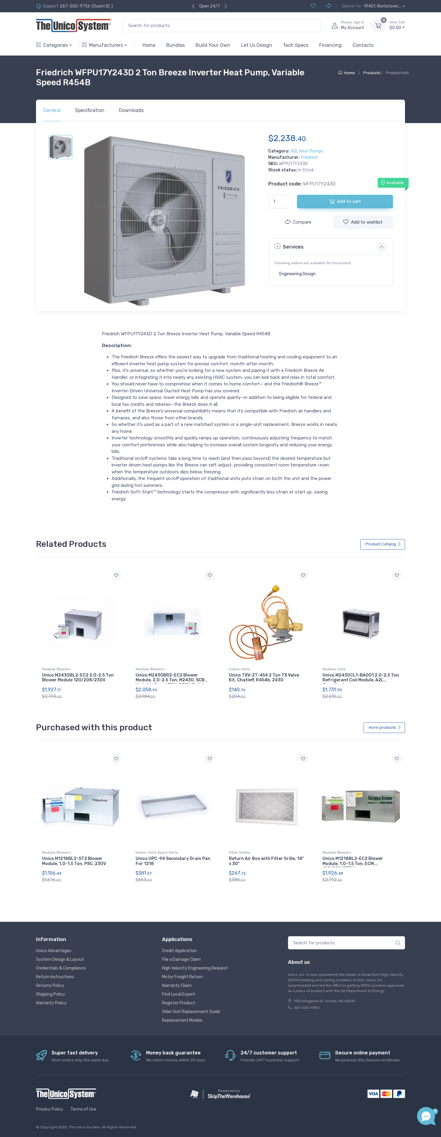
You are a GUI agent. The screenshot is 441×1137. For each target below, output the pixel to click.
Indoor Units (239, 669)
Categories (55, 45)
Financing (330, 45)
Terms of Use (83, 1109)
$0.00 (397, 25)
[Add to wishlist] (116, 575)
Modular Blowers (56, 669)
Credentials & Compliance (61, 968)
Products (371, 73)
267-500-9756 (75, 6)
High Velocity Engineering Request (195, 968)
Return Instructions (55, 976)
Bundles (175, 45)
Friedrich (309, 157)
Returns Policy (50, 985)
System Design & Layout (60, 959)
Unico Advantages (53, 950)
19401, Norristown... (382, 6)
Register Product (178, 1003)
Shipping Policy (50, 994)
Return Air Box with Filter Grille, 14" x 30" (266, 861)
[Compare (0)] (326, 6)
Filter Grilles (239, 852)
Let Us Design (256, 45)
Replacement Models (182, 1020)
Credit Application (179, 950)
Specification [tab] (89, 110)
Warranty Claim (177, 985)
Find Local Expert (178, 994)
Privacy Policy (49, 1109)
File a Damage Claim (181, 959)
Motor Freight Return (182, 976)
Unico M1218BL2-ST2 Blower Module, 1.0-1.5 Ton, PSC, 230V (74, 861)
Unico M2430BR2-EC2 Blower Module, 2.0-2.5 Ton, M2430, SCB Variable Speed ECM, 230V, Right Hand (170, 683)
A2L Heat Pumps (307, 151)
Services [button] (293, 247)
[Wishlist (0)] (313, 6)
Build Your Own (213, 45)
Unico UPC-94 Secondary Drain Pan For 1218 (173, 861)
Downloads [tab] (131, 110)
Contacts (363, 45)
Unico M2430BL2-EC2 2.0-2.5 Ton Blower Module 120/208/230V (78, 678)
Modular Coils (334, 669)
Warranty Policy (51, 1003)
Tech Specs (295, 45)
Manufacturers (106, 45)
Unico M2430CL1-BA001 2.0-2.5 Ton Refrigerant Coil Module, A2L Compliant (360, 680)
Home (148, 45)
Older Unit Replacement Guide (191, 1011)
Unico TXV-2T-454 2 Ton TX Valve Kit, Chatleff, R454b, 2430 (264, 678)
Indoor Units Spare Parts (157, 852)
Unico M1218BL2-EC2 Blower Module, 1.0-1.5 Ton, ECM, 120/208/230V (352, 863)
